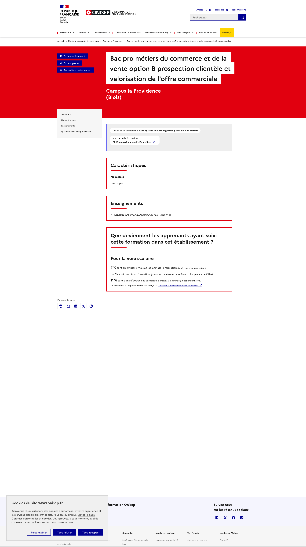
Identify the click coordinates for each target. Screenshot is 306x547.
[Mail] (68, 306)
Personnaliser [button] (39, 532)
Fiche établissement (74, 56)
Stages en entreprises (197, 540)
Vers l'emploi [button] (183, 32)
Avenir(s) (226, 32)
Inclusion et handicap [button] (156, 32)
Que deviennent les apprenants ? (76, 131)
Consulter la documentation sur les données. (178, 285)
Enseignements (68, 125)
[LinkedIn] (76, 306)
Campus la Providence (113, 41)
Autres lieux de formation (77, 70)
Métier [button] (82, 32)
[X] (83, 306)
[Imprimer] (60, 306)
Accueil (60, 41)
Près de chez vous (207, 32)
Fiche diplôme (71, 63)
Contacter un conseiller (128, 32)
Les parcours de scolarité (166, 540)
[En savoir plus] (154, 142)
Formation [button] (65, 32)
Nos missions (239, 9)
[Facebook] (91, 306)
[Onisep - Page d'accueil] (98, 12)
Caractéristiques (68, 120)
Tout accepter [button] (90, 532)
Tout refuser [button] (64, 532)
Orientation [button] (100, 32)
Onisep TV (202, 9)
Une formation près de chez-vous (83, 41)
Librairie (220, 9)
